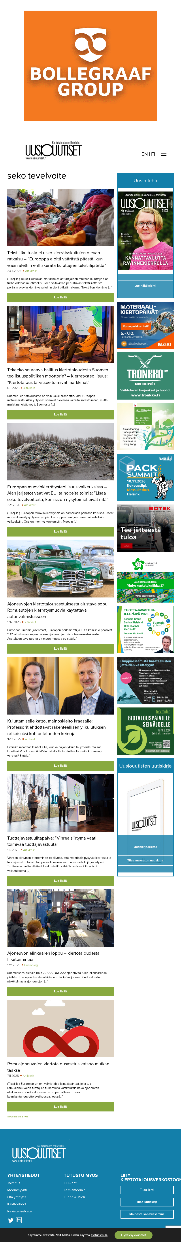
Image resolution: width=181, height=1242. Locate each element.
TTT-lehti (70, 1183)
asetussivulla (99, 1235)
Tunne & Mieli (74, 1197)
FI (153, 154)
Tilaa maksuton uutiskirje (145, 860)
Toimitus (13, 1183)
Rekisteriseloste (19, 1211)
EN (144, 154)
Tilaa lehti (147, 1190)
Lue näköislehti (145, 286)
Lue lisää (60, 297)
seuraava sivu (17, 1116)
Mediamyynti (17, 1190)
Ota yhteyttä (16, 1197)
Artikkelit (31, 271)
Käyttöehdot (16, 1204)
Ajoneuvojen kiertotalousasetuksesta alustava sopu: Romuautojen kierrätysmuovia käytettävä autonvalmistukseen (58, 610)
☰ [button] (164, 153)
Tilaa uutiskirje (147, 1202)
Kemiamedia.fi (74, 1190)
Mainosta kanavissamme (147, 1214)
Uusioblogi (31, 965)
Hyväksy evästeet (133, 1235)
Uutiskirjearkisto (145, 847)
